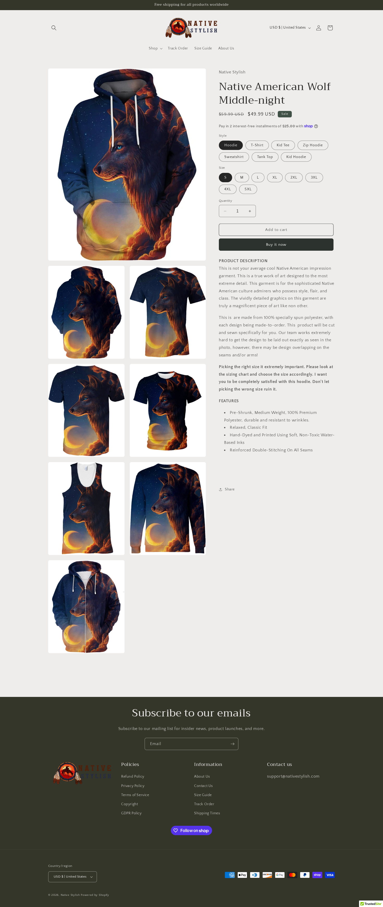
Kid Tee (283, 145)
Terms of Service (135, 795)
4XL (227, 189)
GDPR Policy (131, 813)
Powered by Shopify (95, 895)
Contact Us (203, 786)
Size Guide (203, 795)
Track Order (204, 804)
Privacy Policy (132, 786)
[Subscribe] (232, 744)
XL (275, 177)
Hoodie (230, 145)
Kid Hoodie (296, 157)
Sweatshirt (234, 157)
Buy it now (276, 244)
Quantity (225, 201)
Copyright (129, 804)
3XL (314, 177)
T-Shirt (257, 145)
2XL (294, 177)
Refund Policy (132, 776)
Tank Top (265, 157)
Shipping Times (207, 813)
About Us (202, 776)
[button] (54, 28)
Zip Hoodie (313, 145)
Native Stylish (70, 895)
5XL (248, 189)
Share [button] (230, 489)
